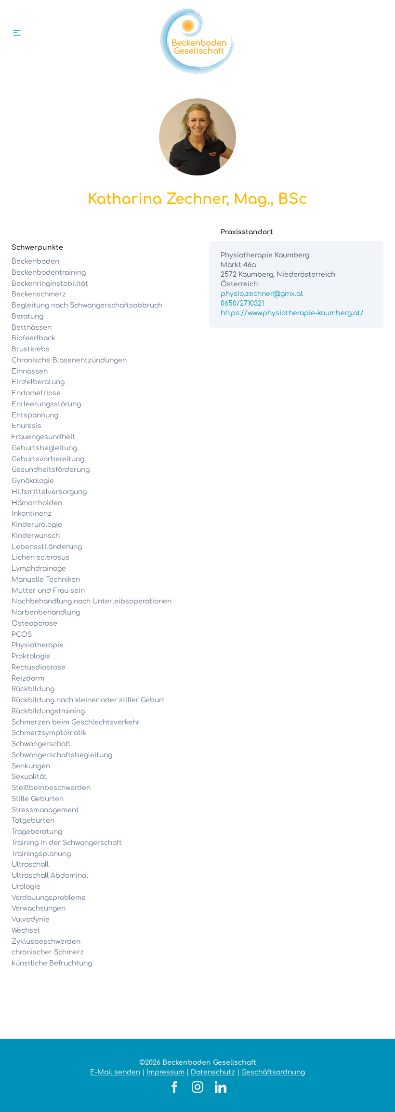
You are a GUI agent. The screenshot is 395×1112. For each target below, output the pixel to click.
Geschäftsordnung (273, 1072)
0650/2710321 (242, 303)
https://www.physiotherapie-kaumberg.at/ (292, 313)
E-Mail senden (115, 1072)
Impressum (165, 1072)
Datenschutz (213, 1072)
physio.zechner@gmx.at (262, 293)
